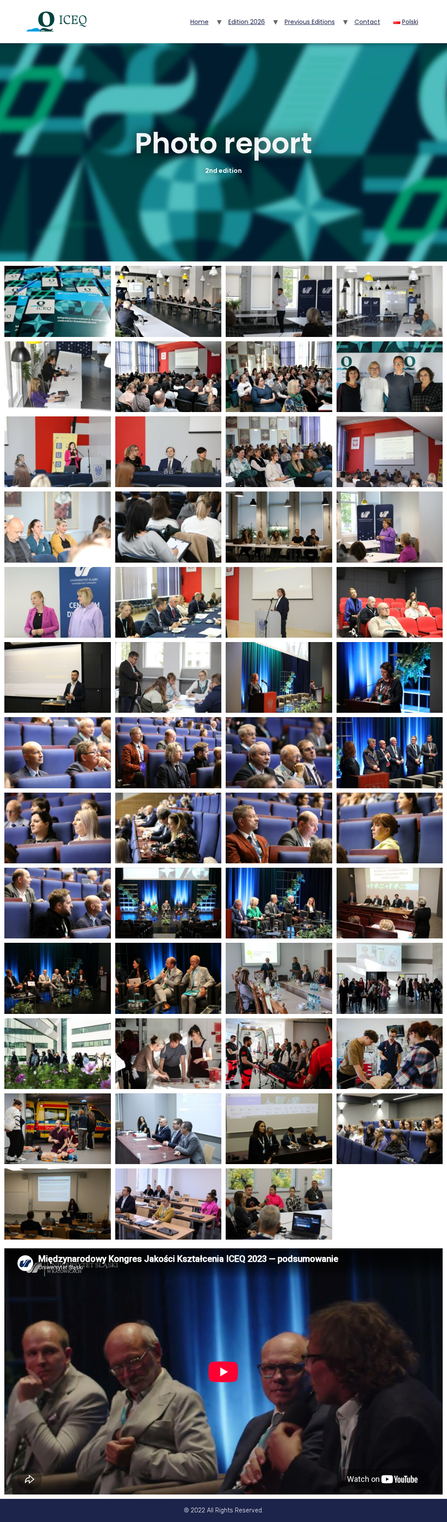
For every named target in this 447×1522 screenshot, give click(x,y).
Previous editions (310, 21)
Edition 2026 (246, 21)
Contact (367, 21)
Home (199, 21)
